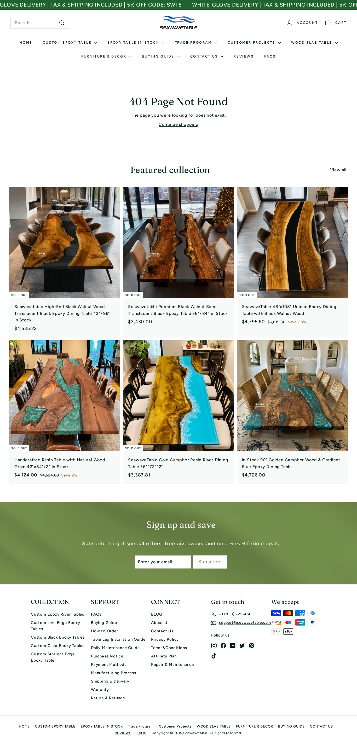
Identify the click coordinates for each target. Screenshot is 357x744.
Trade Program (194, 42)
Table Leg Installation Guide (118, 639)
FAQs (96, 614)
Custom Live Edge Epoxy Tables (55, 625)
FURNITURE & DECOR (104, 56)
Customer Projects (252, 42)
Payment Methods (108, 664)
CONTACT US (205, 56)
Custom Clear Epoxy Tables (57, 645)
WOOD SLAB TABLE (312, 42)
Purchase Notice (107, 656)
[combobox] (39, 23)
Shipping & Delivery (110, 681)
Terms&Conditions (169, 647)
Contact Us (162, 631)
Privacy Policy (165, 639)
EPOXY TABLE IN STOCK (133, 42)
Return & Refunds (108, 698)
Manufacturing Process (113, 673)
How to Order (104, 631)
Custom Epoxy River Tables (57, 614)
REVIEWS (244, 56)
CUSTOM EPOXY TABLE (68, 42)
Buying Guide (104, 622)
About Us (160, 622)
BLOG (156, 614)
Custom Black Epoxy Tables (58, 637)
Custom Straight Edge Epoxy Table (53, 657)
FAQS (270, 56)
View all (338, 169)
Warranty (100, 689)
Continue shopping (178, 124)
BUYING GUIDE (159, 56)
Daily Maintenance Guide (115, 647)
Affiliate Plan (164, 656)
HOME (25, 42)
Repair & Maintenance (172, 664)
